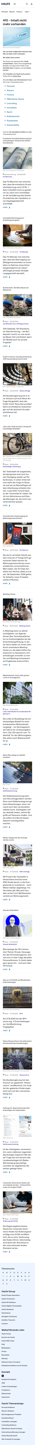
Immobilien (12, 107)
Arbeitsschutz (13, 116)
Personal (11, 86)
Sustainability (13, 125)
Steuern (10, 90)
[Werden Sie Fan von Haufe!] (3, 1376)
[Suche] (27, 4)
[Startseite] (6, 3)
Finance (10, 94)
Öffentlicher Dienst (15, 99)
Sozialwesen (12, 120)
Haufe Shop (17, 76)
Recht (9, 112)
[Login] (32, 4)
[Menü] (15, 4)
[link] (4, 12)
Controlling (12, 103)
